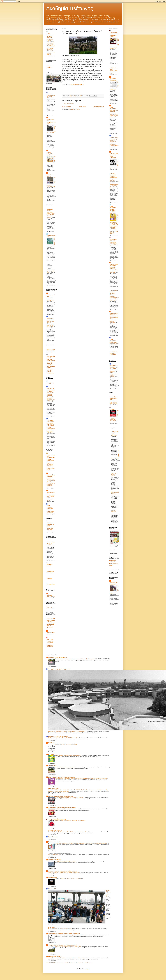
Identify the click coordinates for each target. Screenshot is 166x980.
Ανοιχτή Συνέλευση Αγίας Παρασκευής (57, 657)
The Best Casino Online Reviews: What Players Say (113, 402)
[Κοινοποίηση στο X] (93, 96)
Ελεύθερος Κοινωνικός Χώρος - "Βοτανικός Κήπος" (60, 796)
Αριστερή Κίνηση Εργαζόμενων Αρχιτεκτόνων (59, 669)
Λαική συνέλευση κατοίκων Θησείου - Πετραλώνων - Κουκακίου (114, 293)
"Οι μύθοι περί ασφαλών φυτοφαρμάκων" (64, 808)
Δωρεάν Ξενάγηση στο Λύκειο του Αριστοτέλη (64, 767)
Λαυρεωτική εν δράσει (53, 788)
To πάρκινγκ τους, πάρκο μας (55, 830)
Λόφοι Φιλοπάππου (53, 836)
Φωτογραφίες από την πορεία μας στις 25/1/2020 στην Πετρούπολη (69, 797)
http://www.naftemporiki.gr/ (77, 84)
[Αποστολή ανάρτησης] (87, 95)
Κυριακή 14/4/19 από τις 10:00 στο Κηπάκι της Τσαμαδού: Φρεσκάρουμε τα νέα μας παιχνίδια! (67, 831)
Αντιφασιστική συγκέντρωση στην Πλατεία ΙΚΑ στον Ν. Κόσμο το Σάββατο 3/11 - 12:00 (114, 115)
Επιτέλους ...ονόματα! (113, 511)
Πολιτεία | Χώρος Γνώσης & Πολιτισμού (51, 543)
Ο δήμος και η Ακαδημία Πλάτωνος (114, 474)
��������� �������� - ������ (51, 351)
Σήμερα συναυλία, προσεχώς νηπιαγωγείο (115, 493)
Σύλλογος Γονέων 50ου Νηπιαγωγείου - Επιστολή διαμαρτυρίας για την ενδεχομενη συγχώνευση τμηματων (51, 483)
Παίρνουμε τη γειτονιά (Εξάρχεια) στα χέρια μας (59, 853)
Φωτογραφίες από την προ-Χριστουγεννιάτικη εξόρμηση (60, 928)
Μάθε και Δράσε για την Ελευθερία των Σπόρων (51, 271)
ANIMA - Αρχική (50, 607)
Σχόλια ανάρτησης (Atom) (74, 109)
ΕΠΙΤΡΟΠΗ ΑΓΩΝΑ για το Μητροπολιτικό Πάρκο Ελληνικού (62, 871)
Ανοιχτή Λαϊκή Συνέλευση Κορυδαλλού (113, 353)
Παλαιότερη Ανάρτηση (98, 106)
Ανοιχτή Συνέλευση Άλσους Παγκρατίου (58, 736)
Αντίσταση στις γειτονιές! (54, 841)
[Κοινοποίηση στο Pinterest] (96, 96)
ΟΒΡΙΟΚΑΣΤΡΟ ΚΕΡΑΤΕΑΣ (54, 859)
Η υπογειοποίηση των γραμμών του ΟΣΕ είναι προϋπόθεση (115, 433)
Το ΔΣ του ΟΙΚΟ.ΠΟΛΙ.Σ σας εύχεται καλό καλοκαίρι (66, 744)
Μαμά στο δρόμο (52, 765)
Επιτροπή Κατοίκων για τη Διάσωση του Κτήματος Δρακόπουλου (64, 933)
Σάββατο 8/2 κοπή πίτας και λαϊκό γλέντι (113, 72)
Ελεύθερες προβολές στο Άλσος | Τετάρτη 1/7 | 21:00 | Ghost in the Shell (63, 737)
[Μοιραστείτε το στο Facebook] (95, 96)
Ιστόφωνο (49, 595)
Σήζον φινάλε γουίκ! (51, 596)
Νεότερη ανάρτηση (66, 106)
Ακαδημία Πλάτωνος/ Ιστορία (49, 154)
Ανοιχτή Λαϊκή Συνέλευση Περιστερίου (113, 241)
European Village (51, 584)
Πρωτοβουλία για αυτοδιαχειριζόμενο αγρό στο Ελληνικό (61, 807)
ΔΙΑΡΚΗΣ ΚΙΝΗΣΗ (52, 877)
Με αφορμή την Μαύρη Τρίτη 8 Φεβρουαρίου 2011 (65, 861)
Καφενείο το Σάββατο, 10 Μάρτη (55, 854)
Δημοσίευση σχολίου (69, 103)
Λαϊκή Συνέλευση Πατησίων (54, 956)
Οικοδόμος (112, 409)
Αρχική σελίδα (82, 106)
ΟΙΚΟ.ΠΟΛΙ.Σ (51, 742)
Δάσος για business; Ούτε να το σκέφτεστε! (114, 375)
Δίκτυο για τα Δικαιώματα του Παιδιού (50, 524)
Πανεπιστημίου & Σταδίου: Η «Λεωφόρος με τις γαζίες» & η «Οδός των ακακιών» (50, 324)
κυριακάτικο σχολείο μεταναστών (50, 211)
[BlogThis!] (91, 96)
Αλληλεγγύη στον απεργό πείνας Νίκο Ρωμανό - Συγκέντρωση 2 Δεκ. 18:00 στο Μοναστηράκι (68, 957)
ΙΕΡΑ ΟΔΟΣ (51, 754)
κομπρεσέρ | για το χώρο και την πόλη (113, 398)
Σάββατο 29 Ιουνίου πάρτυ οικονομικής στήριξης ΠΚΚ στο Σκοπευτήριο (70, 820)
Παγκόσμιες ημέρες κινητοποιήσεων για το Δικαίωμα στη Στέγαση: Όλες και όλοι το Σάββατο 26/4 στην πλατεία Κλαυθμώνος (81, 778)
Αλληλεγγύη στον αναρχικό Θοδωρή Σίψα (113, 245)
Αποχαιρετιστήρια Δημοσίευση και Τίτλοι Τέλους (113, 271)
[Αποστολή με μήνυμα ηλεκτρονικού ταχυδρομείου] (90, 96)
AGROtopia (49, 94)
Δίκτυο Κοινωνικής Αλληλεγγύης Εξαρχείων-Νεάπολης (61, 777)
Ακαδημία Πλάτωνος (69, 8)
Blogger (87, 968)
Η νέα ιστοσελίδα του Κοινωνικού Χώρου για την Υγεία (114, 299)
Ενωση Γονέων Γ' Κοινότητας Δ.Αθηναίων (51, 476)
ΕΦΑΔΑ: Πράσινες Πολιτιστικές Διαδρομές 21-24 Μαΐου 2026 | (68, 755)
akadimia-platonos (113, 561)
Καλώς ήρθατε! (51, 927)
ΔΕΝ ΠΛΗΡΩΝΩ (52, 889)
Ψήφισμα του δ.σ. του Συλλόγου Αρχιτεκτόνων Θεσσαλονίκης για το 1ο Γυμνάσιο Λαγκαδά (67, 731)
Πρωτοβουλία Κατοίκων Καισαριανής (57, 819)
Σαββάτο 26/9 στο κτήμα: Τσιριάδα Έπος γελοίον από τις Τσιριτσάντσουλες (71, 934)
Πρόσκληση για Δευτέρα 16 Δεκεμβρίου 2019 (50, 299)
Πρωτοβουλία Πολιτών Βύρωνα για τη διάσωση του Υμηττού (62, 945)
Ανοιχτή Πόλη (50, 383)
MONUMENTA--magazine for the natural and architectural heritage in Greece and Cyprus (69, 963)
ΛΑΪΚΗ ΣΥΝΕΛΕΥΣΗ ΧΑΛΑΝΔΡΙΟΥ (113, 341)
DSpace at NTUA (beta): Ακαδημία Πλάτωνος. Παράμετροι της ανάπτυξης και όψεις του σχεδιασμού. (51, 623)
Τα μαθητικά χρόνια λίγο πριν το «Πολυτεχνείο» (51, 96)
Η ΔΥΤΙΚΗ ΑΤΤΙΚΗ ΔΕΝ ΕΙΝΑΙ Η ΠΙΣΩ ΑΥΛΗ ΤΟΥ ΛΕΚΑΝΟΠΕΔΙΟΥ (69, 878)
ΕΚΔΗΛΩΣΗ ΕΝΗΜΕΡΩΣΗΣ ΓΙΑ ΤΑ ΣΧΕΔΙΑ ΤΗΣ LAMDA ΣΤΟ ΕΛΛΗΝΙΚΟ (63, 872)
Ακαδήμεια (49, 578)
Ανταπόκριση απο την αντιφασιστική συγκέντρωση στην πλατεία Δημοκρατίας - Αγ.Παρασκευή (75, 658)
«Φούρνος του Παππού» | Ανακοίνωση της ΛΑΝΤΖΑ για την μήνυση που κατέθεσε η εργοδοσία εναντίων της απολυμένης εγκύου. (82, 843)
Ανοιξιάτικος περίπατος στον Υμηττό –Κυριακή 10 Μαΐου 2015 (68, 946)
